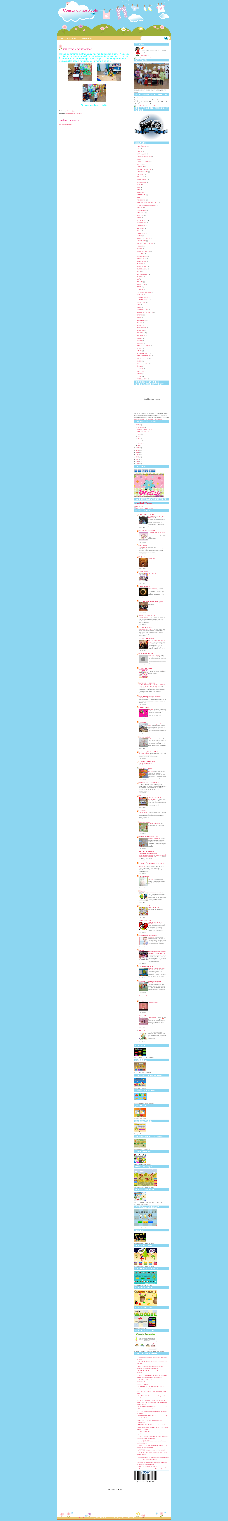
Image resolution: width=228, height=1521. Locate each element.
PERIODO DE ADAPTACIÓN (73, 113)
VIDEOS (139, 376)
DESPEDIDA (140, 207)
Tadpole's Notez (145, 1518)
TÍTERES (139, 366)
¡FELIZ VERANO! (153, 573)
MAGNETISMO (141, 261)
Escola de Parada (144, 707)
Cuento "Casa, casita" (153, 1002)
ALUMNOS (140, 151)
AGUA (138, 149)
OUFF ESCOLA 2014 (142, 310)
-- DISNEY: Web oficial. (143, 1384)
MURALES (140, 282)
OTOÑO (139, 307)
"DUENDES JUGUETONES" (147, 514)
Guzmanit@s (142, 722)
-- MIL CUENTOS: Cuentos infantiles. (147, 1459)
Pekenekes (142, 891)
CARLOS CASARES (142, 172)
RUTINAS (139, 348)
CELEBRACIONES (142, 179)
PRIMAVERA (140, 330)
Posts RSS (71, 38)
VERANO (139, 374)
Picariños (141, 950)
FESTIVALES (140, 228)
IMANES (139, 236)
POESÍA (139, 317)
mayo (139, 436)
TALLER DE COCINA (143, 358)
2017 (137, 425)
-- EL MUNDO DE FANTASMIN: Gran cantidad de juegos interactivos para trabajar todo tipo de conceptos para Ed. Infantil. (152, 1402)
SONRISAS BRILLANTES (144, 356)
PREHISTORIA (141, 320)
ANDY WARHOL (141, 154)
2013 (137, 454)
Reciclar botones (152, 983)
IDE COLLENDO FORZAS (146, 629)
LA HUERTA (140, 253)
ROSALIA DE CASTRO (143, 345)
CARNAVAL (140, 174)
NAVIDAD (140, 289)
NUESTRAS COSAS (142, 297)
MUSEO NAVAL (141, 284)
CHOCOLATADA (141, 182)
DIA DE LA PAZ (141, 210)
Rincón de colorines (144, 996)
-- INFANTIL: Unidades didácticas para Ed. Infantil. (151, 1425)
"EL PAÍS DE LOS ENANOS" (147, 530)
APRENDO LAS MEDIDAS (144, 156)
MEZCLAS (140, 276)
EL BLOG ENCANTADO (146, 653)
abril (139, 438)
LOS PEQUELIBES (144, 822)
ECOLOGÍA (140, 215)
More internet (158, 419)
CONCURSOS (140, 192)
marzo (140, 441)
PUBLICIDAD (141, 335)
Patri (144, 47)
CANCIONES (140, 166)
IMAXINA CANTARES (143, 238)
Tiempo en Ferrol (139, 506)
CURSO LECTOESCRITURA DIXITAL (147, 202)
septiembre (141, 427)
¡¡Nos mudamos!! (152, 1017)
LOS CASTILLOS (142, 258)
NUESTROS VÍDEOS (143, 299)
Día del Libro (151, 558)
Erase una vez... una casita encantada (150, 696)
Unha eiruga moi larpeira (145, 697)
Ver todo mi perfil (146, 55)
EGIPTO (139, 218)
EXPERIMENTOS (142, 225)
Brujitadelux (142, 557)
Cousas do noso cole (80, 10)
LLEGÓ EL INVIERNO (154, 823)
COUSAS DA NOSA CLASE (147, 616)
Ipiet (125, 1518)
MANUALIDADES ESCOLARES (148, 836)
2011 (137, 459)
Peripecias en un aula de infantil (148, 935)
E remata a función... (144, 617)
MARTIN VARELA (142, 269)
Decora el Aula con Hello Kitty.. (156, 670)
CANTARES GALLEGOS (144, 169)
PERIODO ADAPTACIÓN (144, 429)
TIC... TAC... (142, 1030)
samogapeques (143, 1000)
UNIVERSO (140, 368)
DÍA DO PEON (141, 212)
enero (139, 445)
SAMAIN (139, 351)
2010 (137, 461)
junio (139, 434)
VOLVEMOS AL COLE (143, 431)
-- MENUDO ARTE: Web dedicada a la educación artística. (153, 1457)
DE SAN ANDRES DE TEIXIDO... (146, 205)
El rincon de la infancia (145, 668)
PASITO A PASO (144, 876)
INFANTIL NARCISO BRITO (147, 761)
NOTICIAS (140, 294)
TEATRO (139, 361)
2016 (137, 448)
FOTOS (139, 230)
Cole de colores (143, 571)
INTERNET (140, 246)
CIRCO (138, 189)
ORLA (138, 304)
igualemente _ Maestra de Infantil (148, 751)
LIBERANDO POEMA (154, 907)
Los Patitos (142, 810)
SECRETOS (142, 1015)
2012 (137, 457)
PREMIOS (139, 322)
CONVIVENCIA (141, 195)
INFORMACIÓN (141, 241)
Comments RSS (86, 38)
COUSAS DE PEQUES (145, 627)
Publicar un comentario (65, 124)
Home (61, 38)
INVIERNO (140, 248)
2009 (137, 463)
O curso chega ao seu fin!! (154, 892)
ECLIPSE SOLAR (153, 588)
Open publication (139, 419)
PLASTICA (140, 315)
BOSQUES (139, 164)
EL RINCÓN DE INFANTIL (147, 683)
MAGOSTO (140, 264)
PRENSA (139, 325)
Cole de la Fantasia (144, 586)
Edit (97, 38)
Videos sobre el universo (154, 655)
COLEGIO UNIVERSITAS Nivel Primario (151, 601)
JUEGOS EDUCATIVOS (143, 251)
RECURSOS (140, 343)
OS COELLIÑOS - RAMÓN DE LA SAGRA (151, 863)
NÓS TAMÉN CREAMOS (144, 292)
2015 (137, 450)
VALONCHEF (140, 371)
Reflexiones (151, 937)
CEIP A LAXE (140, 177)
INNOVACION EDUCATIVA (145, 243)
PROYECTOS (140, 333)
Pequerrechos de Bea (145, 905)
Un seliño (150, 709)
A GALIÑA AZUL (142, 146)
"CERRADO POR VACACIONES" (157, 532)
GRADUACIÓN (141, 233)
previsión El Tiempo (143, 503)
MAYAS (139, 271)
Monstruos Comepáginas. (154, 838)
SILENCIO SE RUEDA (143, 353)
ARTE (138, 159)
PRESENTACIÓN (141, 328)
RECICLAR (140, 340)
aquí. (153, 103)
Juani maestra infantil (145, 768)
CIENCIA (139, 184)
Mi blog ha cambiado (144, 753)
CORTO (139, 197)
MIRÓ (138, 279)
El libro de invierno (153, 738)
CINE (138, 187)
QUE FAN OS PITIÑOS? (146, 966)
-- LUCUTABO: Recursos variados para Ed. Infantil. (151, 1450)
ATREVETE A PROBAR (143, 161)
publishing (150, 419)
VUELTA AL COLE (142, 379)
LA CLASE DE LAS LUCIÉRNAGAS (149, 783)
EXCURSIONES (141, 223)
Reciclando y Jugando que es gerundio (150, 981)
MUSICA (139, 287)
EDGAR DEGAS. (143, 812)
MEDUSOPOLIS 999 (142, 274)
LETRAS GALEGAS (142, 256)
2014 (137, 452)
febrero (140, 443)
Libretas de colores (144, 796)
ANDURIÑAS (143, 545)
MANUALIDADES (142, 266)
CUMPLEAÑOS (141, 200)
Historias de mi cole (144, 737)
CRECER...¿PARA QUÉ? (146, 639)
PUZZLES (139, 338)
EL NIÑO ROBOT (142, 220)
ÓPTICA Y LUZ (141, 302)
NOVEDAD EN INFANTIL (146, 763)
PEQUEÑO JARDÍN (145, 920)
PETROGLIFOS (143, 547)
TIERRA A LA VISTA (142, 363)
